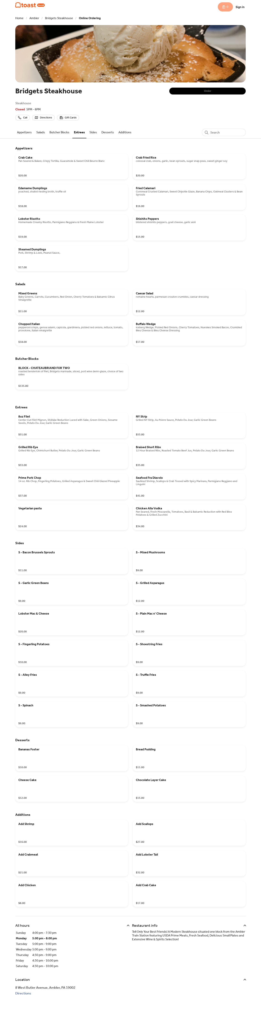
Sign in (240, 7)
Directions (23, 993)
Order (207, 91)
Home (19, 18)
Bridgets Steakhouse (59, 18)
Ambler (34, 18)
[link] (24, 132)
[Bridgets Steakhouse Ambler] (30, 5)
